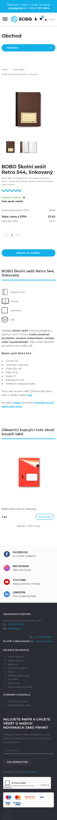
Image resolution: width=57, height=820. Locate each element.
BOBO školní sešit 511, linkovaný (19, 509)
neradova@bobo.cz (44, 641)
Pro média (12, 679)
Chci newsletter (17, 762)
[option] (28, 488)
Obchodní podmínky (17, 701)
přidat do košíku (28, 253)
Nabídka (13, 47)
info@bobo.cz (14, 628)
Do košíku (44, 517)
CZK (51, 19)
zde (30, 395)
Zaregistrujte (15, 8)
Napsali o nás (14, 683)
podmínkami (32, 772)
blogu (17, 402)
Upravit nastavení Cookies (20, 687)
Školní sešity (19, 69)
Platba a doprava (16, 656)
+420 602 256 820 (16, 624)
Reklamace (13, 664)
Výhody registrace (16, 660)
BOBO (5, 69)
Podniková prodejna (17, 668)
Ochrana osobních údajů (19, 705)
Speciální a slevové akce (18, 675)
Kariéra (11, 672)
